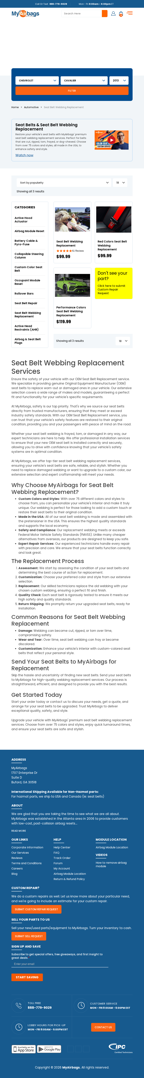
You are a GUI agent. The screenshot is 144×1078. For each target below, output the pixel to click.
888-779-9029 (58, 4)
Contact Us (103, 1027)
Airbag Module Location (70, 874)
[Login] (113, 13)
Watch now (24, 155)
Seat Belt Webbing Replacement (28, 314)
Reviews (16, 858)
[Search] (104, 13)
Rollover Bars (24, 294)
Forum (58, 863)
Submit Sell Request (29, 936)
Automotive (31, 107)
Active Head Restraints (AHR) (27, 328)
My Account (62, 868)
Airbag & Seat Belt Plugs (28, 341)
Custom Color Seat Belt (28, 269)
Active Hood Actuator (23, 219)
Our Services (20, 853)
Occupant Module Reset (27, 282)
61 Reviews (78, 250)
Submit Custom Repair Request (36, 909)
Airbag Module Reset (29, 231)
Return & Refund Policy (69, 879)
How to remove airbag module (111, 864)
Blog (14, 874)
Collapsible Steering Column (29, 256)
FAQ (56, 853)
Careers (17, 868)
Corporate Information (27, 847)
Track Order (62, 858)
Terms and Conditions (26, 863)
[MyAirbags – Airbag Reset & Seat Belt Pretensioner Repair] (25, 13)
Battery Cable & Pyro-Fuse (26, 242)
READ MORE (18, 830)
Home (15, 107)
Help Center (62, 847)
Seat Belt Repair (26, 303)
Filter (72, 90)
